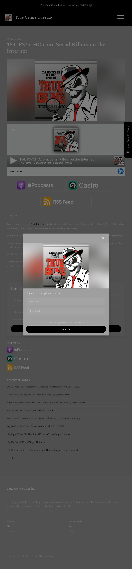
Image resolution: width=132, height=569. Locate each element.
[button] (103, 238)
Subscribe (66, 329)
